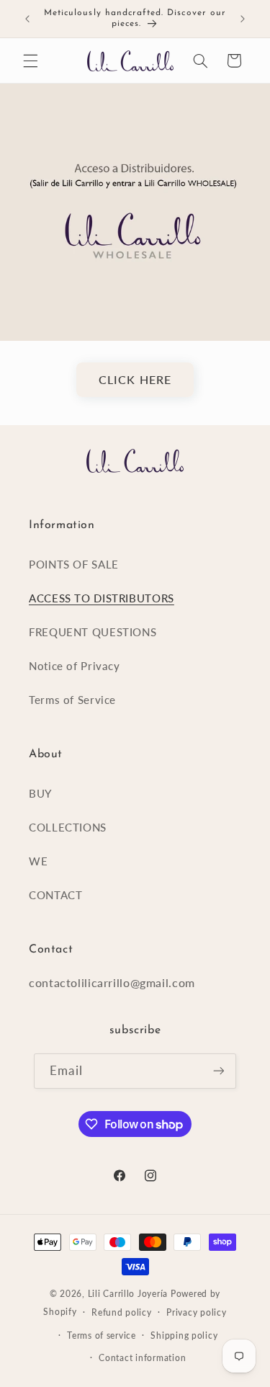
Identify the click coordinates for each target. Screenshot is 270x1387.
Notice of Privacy (74, 665)
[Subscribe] (218, 1071)
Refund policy (121, 1312)
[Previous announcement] (27, 19)
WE (38, 861)
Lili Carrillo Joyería (128, 1293)
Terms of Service (72, 699)
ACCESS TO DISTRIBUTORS (101, 598)
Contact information (142, 1358)
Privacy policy (196, 1312)
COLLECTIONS (68, 827)
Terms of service (101, 1335)
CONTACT (55, 894)
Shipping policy (183, 1335)
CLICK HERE (135, 379)
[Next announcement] (242, 19)
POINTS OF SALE (74, 564)
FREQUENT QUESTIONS (92, 631)
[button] (30, 60)
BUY (40, 793)
